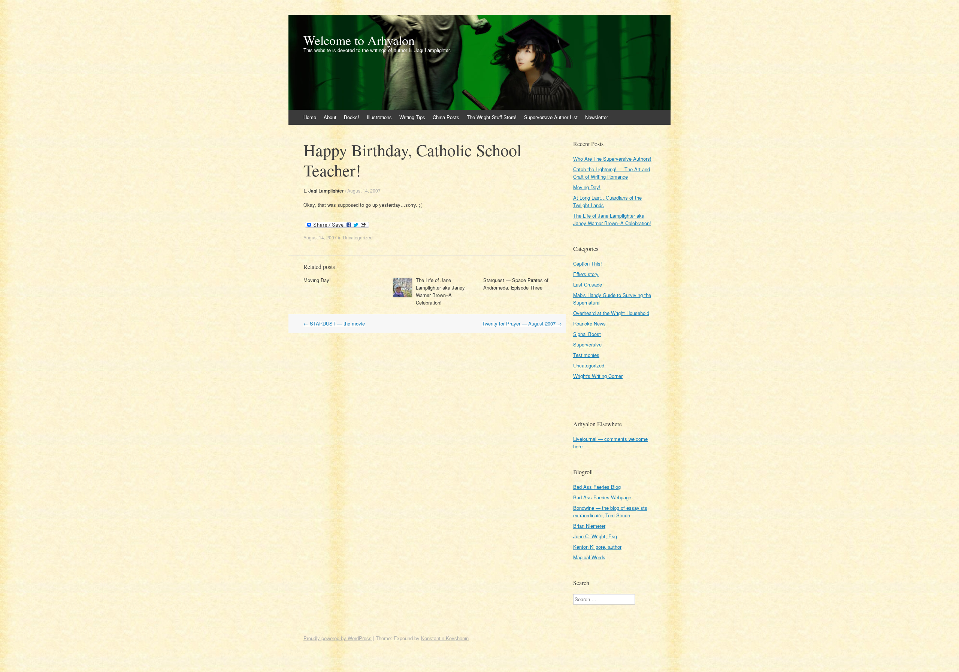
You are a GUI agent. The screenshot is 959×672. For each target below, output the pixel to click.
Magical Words (589, 557)
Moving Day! (317, 280)
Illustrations (379, 117)
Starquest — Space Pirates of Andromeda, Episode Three (515, 283)
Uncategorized (358, 237)
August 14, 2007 (364, 190)
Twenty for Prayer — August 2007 (522, 323)
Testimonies (586, 354)
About (330, 117)
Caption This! (587, 263)
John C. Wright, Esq (595, 536)
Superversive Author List (551, 117)
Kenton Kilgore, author (597, 546)
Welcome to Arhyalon (359, 40)
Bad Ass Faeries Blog (597, 486)
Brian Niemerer (589, 525)
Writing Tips (412, 117)
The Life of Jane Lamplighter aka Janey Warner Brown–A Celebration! (440, 291)
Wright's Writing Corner (598, 375)
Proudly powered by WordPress (337, 638)
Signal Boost (587, 333)
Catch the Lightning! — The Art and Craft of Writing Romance (611, 173)
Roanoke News (589, 323)
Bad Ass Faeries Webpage (602, 497)
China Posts (446, 117)
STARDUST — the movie (334, 323)
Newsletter (596, 117)
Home (309, 117)
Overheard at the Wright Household (611, 313)
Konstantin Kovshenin (445, 638)
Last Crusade (587, 284)
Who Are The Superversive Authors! (612, 158)
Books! (351, 117)
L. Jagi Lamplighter (323, 190)
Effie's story (586, 274)
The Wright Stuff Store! (492, 117)
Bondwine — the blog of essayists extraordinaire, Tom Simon (610, 511)
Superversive (587, 344)
